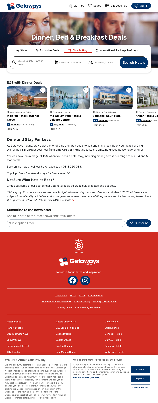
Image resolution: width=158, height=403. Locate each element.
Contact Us (61, 295)
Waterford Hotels (114, 352)
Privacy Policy (65, 307)
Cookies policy (82, 301)
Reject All (140, 378)
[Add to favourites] (43, 90)
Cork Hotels (111, 321)
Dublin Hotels (112, 327)
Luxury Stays (14, 340)
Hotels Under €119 (66, 321)
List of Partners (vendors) (86, 377)
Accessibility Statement (88, 307)
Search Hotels (134, 62)
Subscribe (141, 223)
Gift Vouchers (118, 5)
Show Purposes (140, 387)
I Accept (140, 369)
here (74, 200)
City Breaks (13, 352)
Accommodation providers (56, 301)
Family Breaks (15, 327)
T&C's (82, 295)
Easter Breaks (63, 340)
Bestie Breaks (63, 333)
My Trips (78, 5)
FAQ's (73, 295)
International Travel (18, 346)
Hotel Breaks (14, 321)
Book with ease (64, 346)
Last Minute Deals (65, 352)
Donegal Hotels (113, 333)
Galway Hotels (113, 340)
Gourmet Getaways (17, 333)
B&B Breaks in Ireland (67, 327)
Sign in (143, 6)
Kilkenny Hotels (113, 346)
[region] (79, 379)
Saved (97, 5)
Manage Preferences (104, 301)
